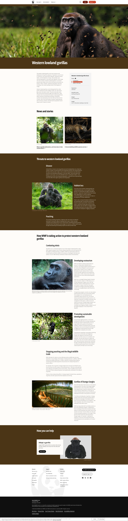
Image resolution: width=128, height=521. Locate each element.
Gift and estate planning (51, 478)
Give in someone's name (51, 475)
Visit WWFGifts (49, 473)
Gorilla (37, 5)
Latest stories (35, 475)
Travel (33, 484)
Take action (62, 471)
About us (53, 2)
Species (33, 5)
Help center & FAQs (64, 478)
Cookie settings (35, 513)
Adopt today (42, 451)
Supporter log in (86, 474)
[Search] (80, 2)
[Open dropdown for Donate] (95, 2)
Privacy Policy (41, 511)
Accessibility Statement (69, 511)
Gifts (85, 2)
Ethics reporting (63, 482)
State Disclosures (59, 511)
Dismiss (95, 519)
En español (34, 480)
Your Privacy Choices (49, 511)
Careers (61, 473)
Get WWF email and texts (88, 469)
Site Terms (34, 511)
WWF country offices (64, 480)
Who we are (34, 471)
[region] (64, 519)
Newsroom (34, 482)
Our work (39, 2)
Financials (34, 473)
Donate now (48, 471)
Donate (91, 2)
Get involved (46, 2)
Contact (61, 475)
